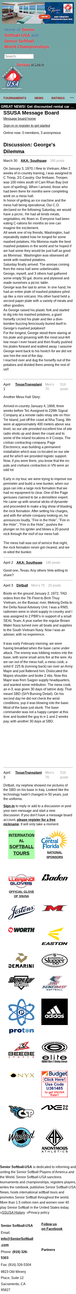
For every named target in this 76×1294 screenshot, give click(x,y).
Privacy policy (38, 1212)
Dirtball (22, 585)
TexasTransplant (28, 384)
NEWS (39, 98)
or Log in (30, 64)
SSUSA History (13, 1212)
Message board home (19, 118)
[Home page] (12, 88)
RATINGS (58, 98)
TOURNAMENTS (14, 98)
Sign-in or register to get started (26, 125)
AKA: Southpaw (33, 160)
